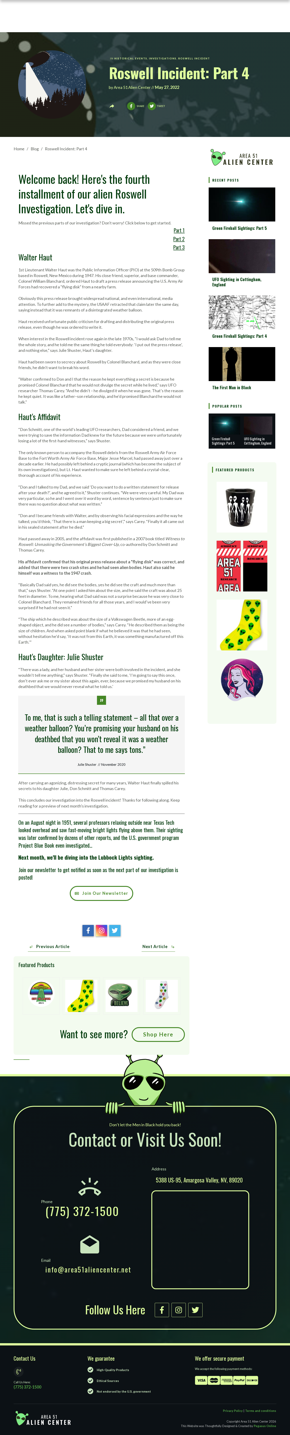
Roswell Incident (194, 58)
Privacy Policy (233, 1411)
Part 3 (179, 247)
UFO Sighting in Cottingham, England (236, 281)
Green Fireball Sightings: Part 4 (239, 336)
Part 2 (179, 238)
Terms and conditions (260, 1411)
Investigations (162, 58)
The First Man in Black (231, 387)
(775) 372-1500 (82, 1210)
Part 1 (179, 230)
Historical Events (130, 58)
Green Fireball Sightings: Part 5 (239, 228)
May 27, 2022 (167, 87)
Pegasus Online (265, 1426)
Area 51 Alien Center (132, 87)
